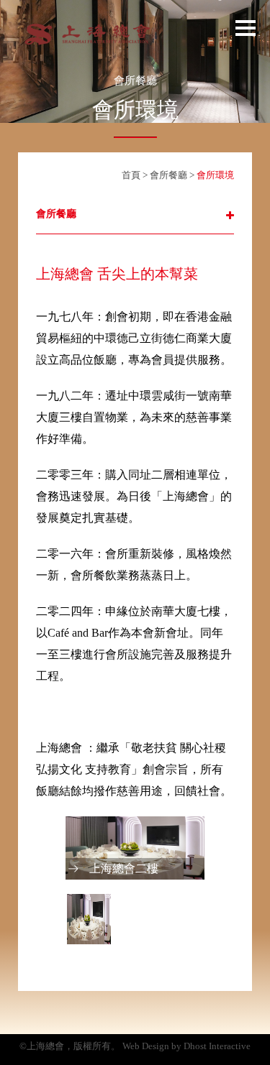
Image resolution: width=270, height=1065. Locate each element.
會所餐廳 (169, 175)
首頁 (131, 175)
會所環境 (215, 175)
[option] (135, 848)
